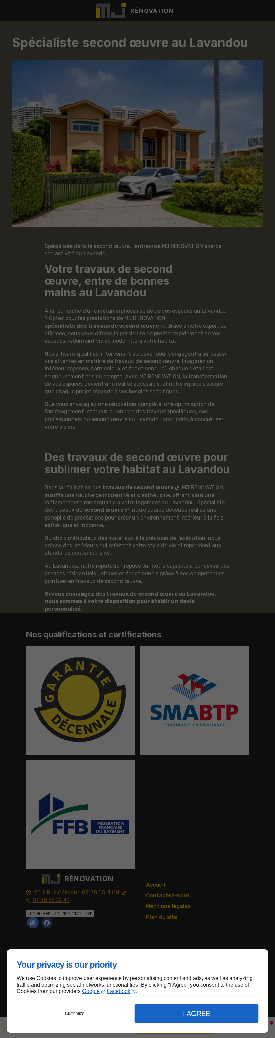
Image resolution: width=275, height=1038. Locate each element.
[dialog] (137, 991)
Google (91, 991)
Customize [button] (75, 1013)
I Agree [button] (196, 1013)
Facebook (118, 991)
